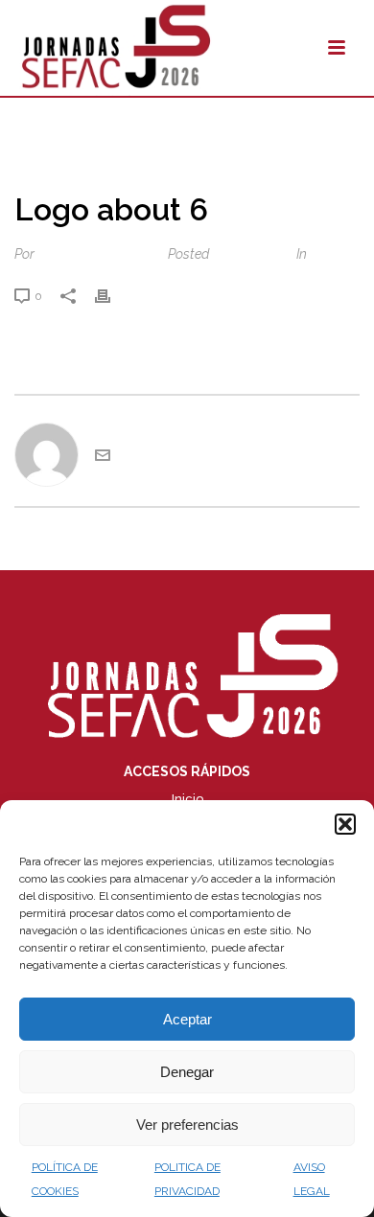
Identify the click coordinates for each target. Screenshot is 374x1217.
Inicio (187, 799)
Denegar (187, 1072)
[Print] (112, 296)
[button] (345, 824)
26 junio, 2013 (251, 254)
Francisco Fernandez (99, 254)
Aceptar (187, 1019)
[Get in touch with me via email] (102, 458)
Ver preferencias (187, 1124)
